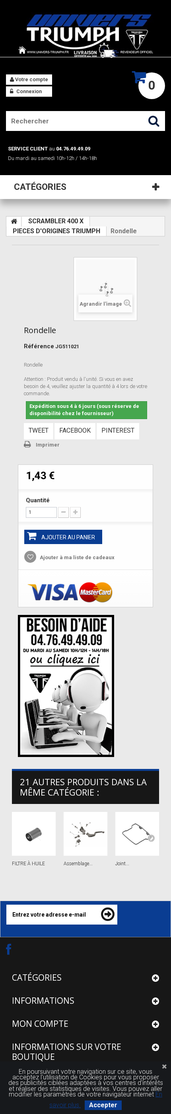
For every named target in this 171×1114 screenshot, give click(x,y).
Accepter (103, 1105)
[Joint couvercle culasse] (137, 834)
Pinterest (117, 430)
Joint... (122, 863)
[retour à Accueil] (13, 221)
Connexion (28, 91)
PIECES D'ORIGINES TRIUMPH (56, 231)
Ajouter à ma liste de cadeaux (77, 557)
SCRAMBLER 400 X (56, 221)
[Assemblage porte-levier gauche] (85, 834)
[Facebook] (15, 949)
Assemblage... (78, 863)
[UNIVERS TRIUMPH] (85, 35)
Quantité (38, 500)
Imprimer (48, 445)
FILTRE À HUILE (28, 863)
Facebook (75, 430)
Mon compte (40, 1023)
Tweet (39, 430)
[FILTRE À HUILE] (34, 834)
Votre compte (31, 79)
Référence (39, 346)
